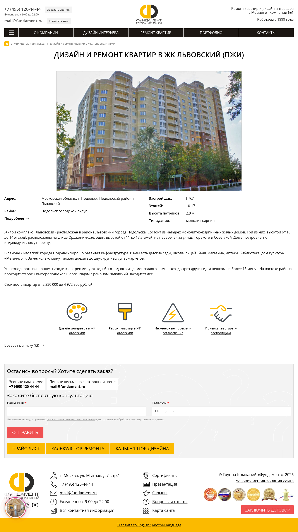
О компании (46, 32)
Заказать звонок (58, 10)
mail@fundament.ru (23, 20)
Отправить (25, 432)
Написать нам (59, 21)
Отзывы (159, 492)
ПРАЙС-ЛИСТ (26, 448)
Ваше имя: (17, 403)
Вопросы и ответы (169, 501)
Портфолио (211, 32)
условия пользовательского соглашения (71, 419)
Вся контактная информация (87, 510)
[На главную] (6, 43)
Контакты (266, 32)
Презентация (164, 484)
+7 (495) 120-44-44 (22, 9)
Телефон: (160, 403)
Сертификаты (165, 475)
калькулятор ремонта (77, 448)
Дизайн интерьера (100, 32)
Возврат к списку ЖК (21, 345)
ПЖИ (190, 198)
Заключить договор (267, 510)
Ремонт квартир (155, 32)
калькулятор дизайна (142, 448)
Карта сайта (163, 510)
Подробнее (14, 218)
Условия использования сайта (265, 480)
